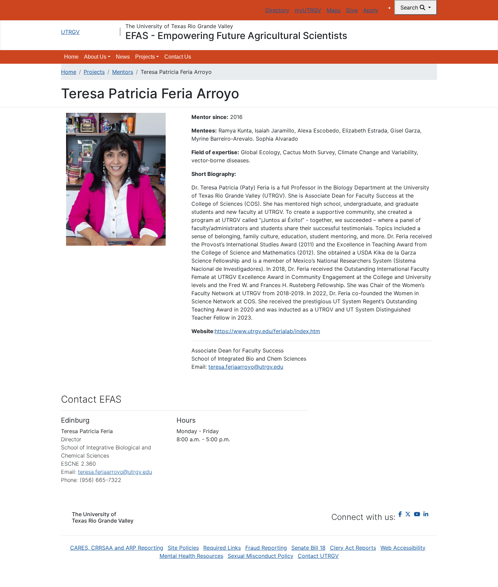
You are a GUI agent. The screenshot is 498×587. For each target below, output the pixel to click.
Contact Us (177, 57)
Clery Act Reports (353, 547)
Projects (94, 71)
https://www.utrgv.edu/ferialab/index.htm (267, 331)
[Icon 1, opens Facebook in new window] (400, 514)
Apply (370, 10)
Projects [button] (145, 57)
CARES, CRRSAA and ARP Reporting (116, 547)
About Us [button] (95, 57)
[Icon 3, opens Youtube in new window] (417, 514)
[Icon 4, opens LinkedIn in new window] (426, 514)
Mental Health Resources (191, 555)
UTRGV (70, 31)
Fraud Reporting (266, 547)
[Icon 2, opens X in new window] (408, 514)
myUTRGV (308, 10)
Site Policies (183, 547)
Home (71, 57)
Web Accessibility (403, 547)
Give (352, 10)
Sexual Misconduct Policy (260, 555)
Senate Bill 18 (308, 547)
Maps (333, 10)
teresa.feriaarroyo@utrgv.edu (245, 366)
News (123, 57)
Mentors (122, 71)
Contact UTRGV (318, 555)
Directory (277, 10)
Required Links (222, 547)
